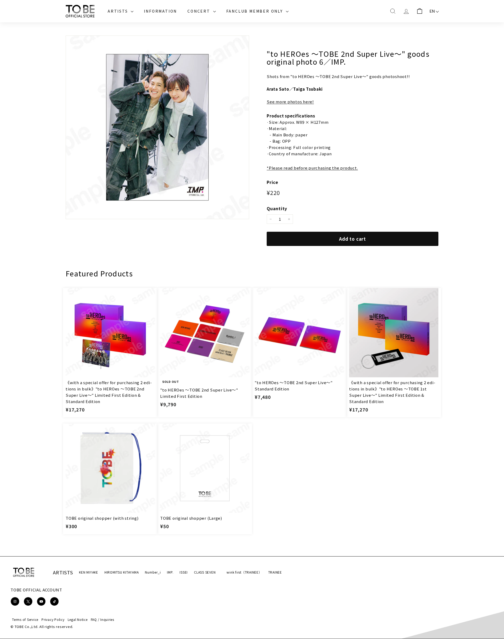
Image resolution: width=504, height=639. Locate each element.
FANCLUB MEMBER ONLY (255, 11)
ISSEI (184, 572)
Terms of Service (25, 619)
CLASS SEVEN (205, 572)
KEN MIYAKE (88, 572)
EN (432, 11)
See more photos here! (290, 101)
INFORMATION (160, 11)
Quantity (277, 208)
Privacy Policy (53, 619)
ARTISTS (118, 11)
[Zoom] (157, 127)
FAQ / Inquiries (102, 619)
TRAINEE (275, 572)
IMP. (170, 572)
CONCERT (199, 11)
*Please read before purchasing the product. (312, 168)
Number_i (153, 572)
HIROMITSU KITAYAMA (121, 572)
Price (272, 182)
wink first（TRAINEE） (244, 572)
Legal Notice (78, 619)
